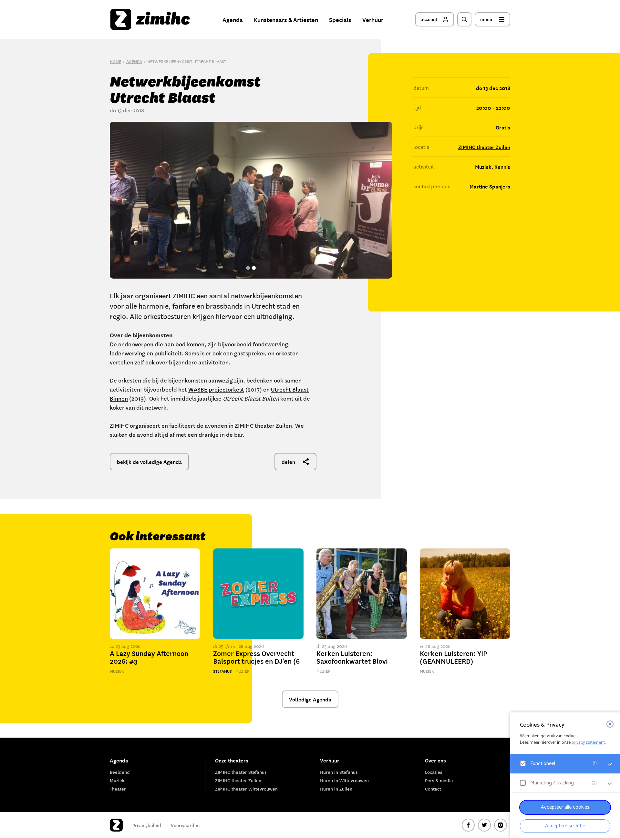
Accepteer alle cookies (565, 807)
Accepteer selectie (565, 826)
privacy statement (588, 742)
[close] (610, 724)
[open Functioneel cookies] (609, 764)
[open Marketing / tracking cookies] (609, 783)
